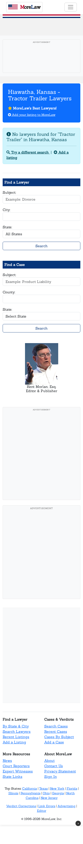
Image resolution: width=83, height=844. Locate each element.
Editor (41, 811)
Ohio (46, 793)
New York (57, 789)
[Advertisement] (41, 454)
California (29, 789)
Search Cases (56, 726)
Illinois (13, 793)
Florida (72, 789)
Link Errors (46, 806)
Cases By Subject (59, 737)
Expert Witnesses (18, 771)
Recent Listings (16, 737)
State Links (12, 776)
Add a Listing (14, 742)
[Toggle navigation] (70, 7)
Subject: (9, 192)
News (7, 760)
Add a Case (54, 742)
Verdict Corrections (21, 806)
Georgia (58, 793)
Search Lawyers (17, 731)
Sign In (50, 776)
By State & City (16, 726)
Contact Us (53, 766)
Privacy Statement (60, 771)
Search (41, 246)
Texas (43, 789)
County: (9, 292)
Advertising (66, 806)
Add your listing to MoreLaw (33, 115)
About (49, 760)
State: (7, 227)
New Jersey (49, 798)
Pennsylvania (31, 793)
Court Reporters (16, 766)
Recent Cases (55, 731)
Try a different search (30, 152)
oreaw (30, 7)
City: (6, 210)
